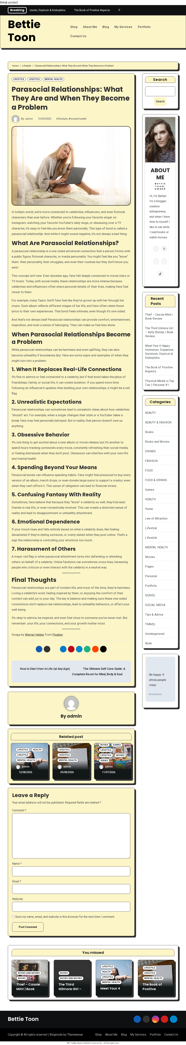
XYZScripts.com (111, 1043)
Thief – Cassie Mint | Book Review (28, 989)
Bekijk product (9, 2)
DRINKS (150, 451)
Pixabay (57, 634)
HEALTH (37, 749)
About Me (90, 27)
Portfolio (144, 27)
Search (160, 79)
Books (104, 745)
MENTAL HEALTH (53, 79)
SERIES (104, 760)
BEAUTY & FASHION (158, 422)
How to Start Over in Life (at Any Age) (44, 669)
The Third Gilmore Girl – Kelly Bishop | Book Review (159, 332)
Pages (149, 566)
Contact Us (78, 36)
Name (17, 863)
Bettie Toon (24, 31)
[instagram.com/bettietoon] (156, 248)
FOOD (149, 470)
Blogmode (56, 1034)
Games (117, 745)
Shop (74, 27)
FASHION (151, 461)
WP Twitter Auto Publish (78, 1043)
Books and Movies (157, 441)
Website (17, 899)
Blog (105, 27)
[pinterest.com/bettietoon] (156, 261)
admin (29, 118)
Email (16, 881)
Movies (120, 755)
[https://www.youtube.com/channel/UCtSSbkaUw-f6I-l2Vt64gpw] (164, 261)
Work (148, 643)
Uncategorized (154, 634)
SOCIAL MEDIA (155, 605)
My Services (123, 27)
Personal (151, 576)
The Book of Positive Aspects (152, 989)
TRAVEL (150, 624)
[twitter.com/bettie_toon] (164, 248)
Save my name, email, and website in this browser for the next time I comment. (65, 916)
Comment (19, 810)
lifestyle (62, 118)
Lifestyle (18, 79)
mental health (78, 118)
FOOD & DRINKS (156, 480)
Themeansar (75, 1034)
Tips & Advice (154, 614)
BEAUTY (150, 413)
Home (149, 509)
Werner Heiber (34, 634)
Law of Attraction (156, 518)
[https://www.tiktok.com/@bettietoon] (160, 274)
